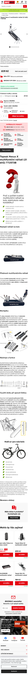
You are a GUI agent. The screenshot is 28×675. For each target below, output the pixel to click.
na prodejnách (8, 108)
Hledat (25, 6)
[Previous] (1, 34)
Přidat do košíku (18, 116)
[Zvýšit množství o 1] (6, 116)
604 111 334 (9, 127)
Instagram (14, 640)
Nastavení (14, 666)
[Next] (27, 34)
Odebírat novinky (18, 608)
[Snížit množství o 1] (1, 116)
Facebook (5, 640)
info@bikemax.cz (10, 130)
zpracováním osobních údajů (13, 613)
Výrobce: (12, 120)
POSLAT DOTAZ (14, 518)
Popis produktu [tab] (6, 150)
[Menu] (2, 2)
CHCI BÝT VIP (5, 630)
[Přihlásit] (17, 2)
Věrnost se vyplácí (21, 80)
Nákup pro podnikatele (17, 76)
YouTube (22, 640)
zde (20, 663)
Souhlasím (14, 671)
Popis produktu (4, 66)
